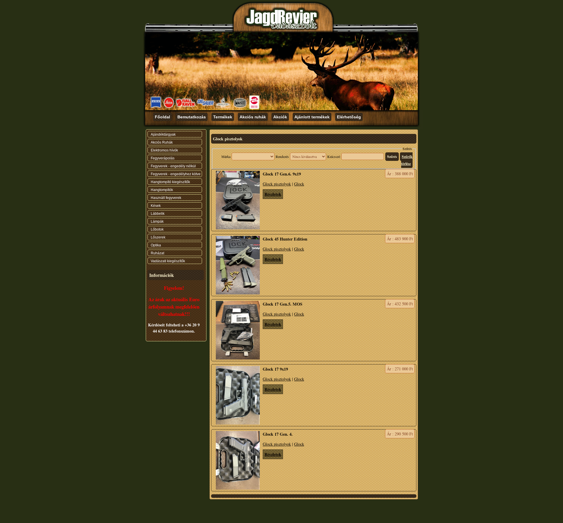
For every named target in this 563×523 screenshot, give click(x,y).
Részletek (272, 194)
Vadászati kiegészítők (168, 261)
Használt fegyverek (166, 198)
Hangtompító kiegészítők (170, 182)
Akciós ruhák (253, 117)
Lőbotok (157, 229)
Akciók (280, 117)
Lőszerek (158, 237)
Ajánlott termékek (312, 117)
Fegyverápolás (162, 158)
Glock (299, 184)
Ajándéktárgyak (163, 134)
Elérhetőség (349, 117)
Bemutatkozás (191, 117)
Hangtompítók (162, 190)
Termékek (222, 117)
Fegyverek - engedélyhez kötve (176, 174)
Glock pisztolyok (277, 184)
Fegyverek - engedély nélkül (173, 166)
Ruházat (157, 253)
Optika (156, 245)
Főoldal (162, 117)
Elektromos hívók (164, 150)
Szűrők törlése (407, 160)
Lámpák (157, 221)
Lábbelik (158, 214)
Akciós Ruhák (162, 142)
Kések (156, 206)
